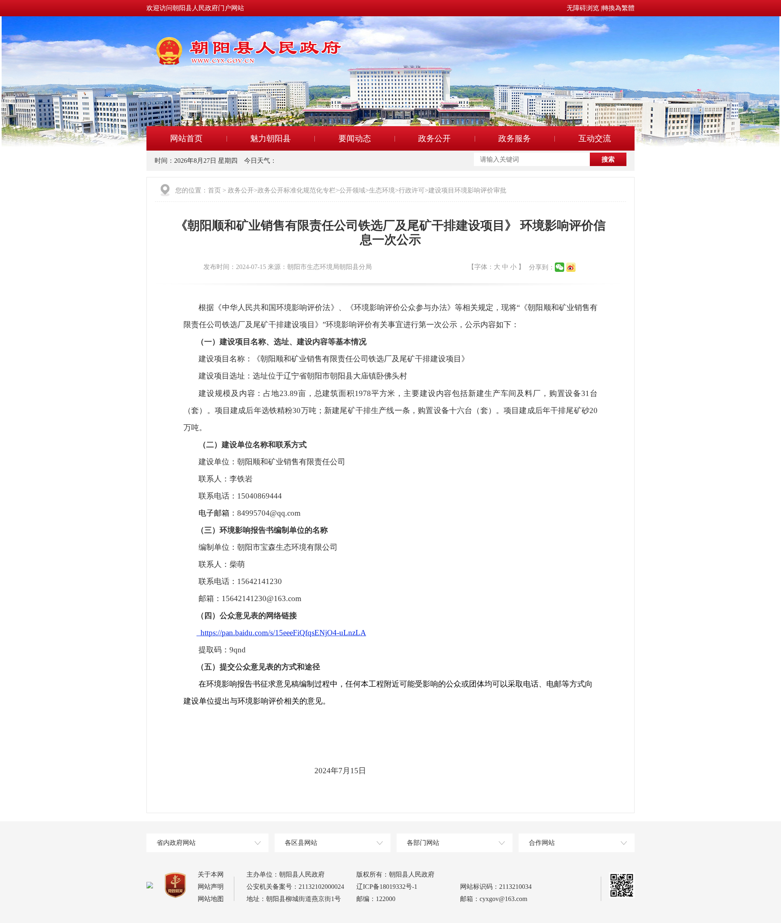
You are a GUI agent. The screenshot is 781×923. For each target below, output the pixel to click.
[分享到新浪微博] (571, 267)
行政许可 (412, 190)
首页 (214, 190)
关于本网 (211, 874)
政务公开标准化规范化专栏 (296, 190)
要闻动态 (354, 138)
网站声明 (211, 886)
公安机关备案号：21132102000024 (295, 886)
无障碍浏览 (583, 7)
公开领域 (352, 190)
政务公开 (434, 138)
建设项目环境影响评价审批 (467, 190)
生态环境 (382, 190)
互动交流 (594, 138)
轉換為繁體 (618, 7)
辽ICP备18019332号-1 (386, 886)
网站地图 (211, 898)
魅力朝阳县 (270, 138)
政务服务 (514, 138)
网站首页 (186, 138)
